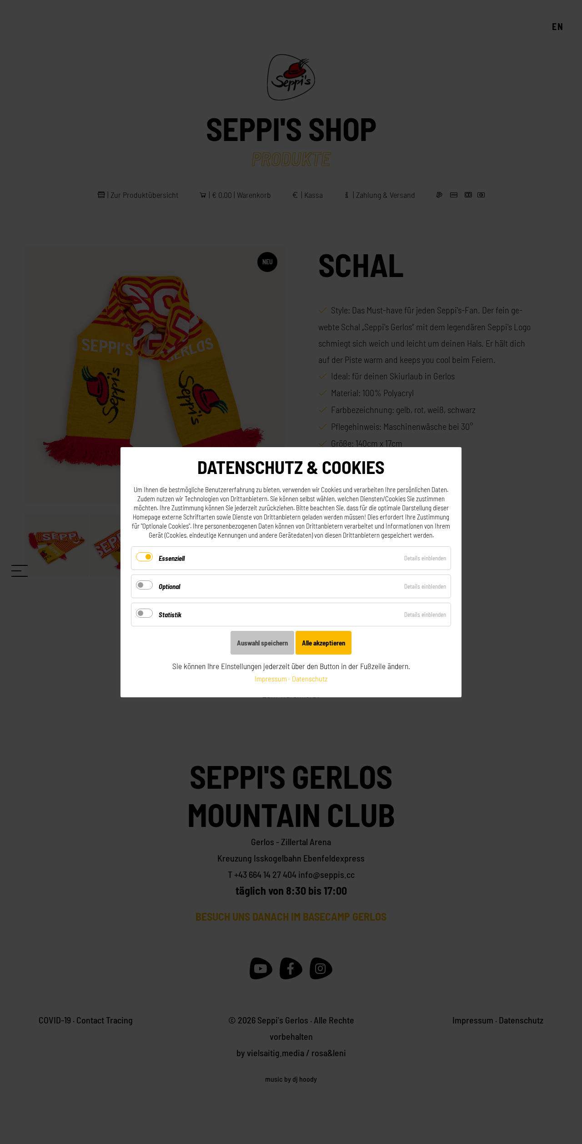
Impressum (271, 678)
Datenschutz (309, 678)
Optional (169, 586)
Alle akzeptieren (323, 643)
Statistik (170, 614)
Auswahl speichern (262, 643)
